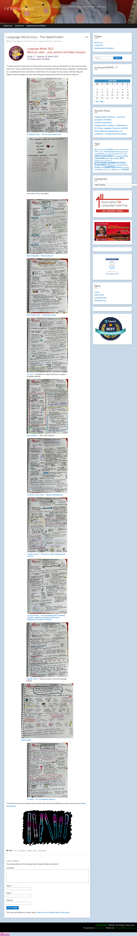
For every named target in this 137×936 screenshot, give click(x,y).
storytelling (125, 167)
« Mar (97, 101)
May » (102, 101)
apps (104, 149)
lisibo (22, 41)
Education (112, 267)
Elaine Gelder (26, 740)
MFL (35, 850)
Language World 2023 (45, 41)
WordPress (99, 928)
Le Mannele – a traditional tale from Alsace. (111, 134)
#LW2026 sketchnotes (103, 123)
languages (22, 850)
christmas (116, 149)
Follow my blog (112, 271)
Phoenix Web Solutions (125, 928)
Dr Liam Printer (33, 615)
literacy (116, 158)
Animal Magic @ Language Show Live (108, 131)
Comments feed (101, 298)
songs (97, 167)
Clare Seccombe (33, 256)
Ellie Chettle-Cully (33, 315)
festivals (124, 151)
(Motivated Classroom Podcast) (39, 620)
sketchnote (58, 41)
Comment (10, 868)
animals (100, 149)
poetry (102, 160)
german (111, 154)
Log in (97, 292)
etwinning (118, 151)
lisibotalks (100, 158)
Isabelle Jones (32, 679)
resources (115, 165)
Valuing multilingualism (54, 495)
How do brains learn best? (51, 134)
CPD (96, 152)
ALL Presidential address (45, 799)
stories (119, 167)
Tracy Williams (32, 436)
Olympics (97, 160)
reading (109, 165)
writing (119, 169)
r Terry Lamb (39, 495)
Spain (102, 167)
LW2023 (30, 850)
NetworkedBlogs (111, 259)
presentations (108, 160)
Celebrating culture (49, 315)
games (106, 154)
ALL (35, 41)
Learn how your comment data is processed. (53, 912)
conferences (124, 149)
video (109, 169)
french (101, 154)
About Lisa (8, 26)
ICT (122, 154)
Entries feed (99, 295)
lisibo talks (109, 158)
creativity (100, 151)
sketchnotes (42, 850)
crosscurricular (109, 152)
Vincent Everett (33, 554)
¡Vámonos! (19, 8)
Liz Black (30, 799)
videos (113, 169)
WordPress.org (100, 301)
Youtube (125, 169)
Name (9, 886)
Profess (30, 495)
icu (125, 154)
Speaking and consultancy (36, 26)
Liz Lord (30, 374)
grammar (118, 154)
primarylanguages (106, 162)
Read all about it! (47, 256)
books (110, 149)
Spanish (112, 268)
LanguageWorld (118, 156)
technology (98, 170)
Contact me (19, 26)
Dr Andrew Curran (33, 134)
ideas (98, 155)
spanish (109, 167)
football (97, 154)
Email (9, 893)
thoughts (105, 169)
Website (9, 900)
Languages (112, 266)
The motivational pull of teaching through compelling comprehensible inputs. (46, 616)
